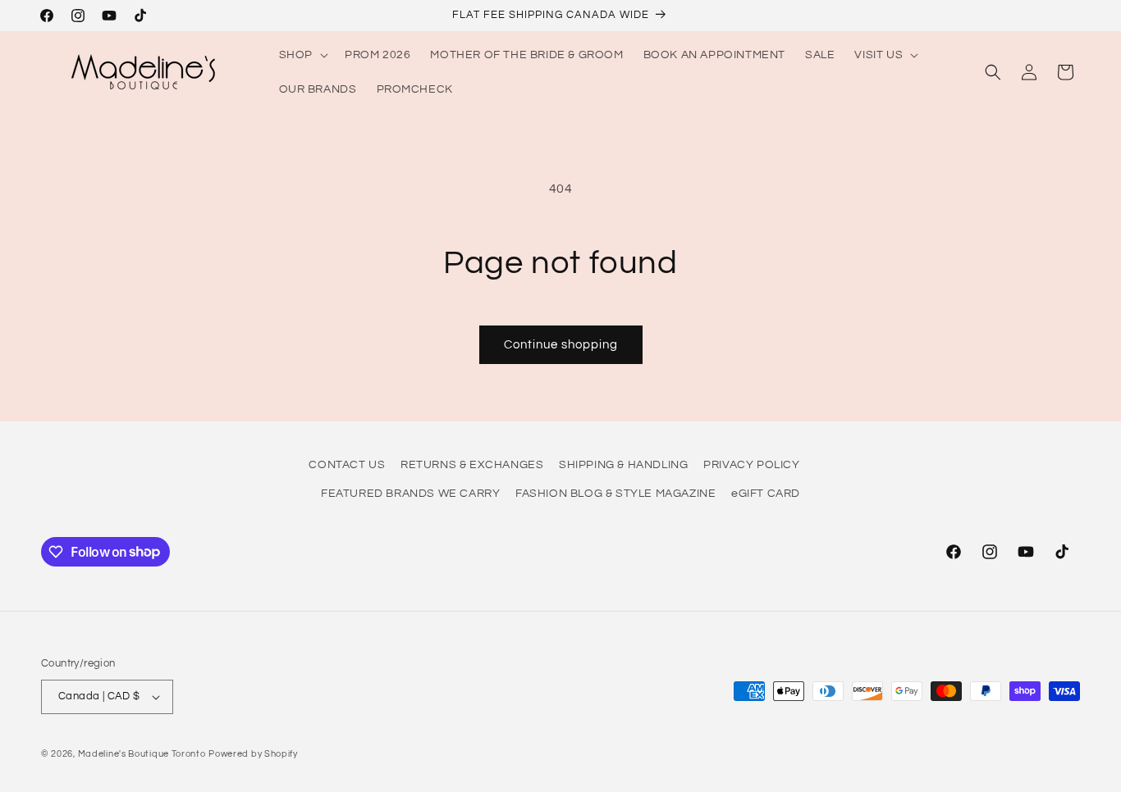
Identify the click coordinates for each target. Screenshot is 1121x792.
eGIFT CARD (765, 493)
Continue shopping (561, 345)
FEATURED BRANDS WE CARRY (410, 493)
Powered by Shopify (253, 753)
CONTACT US (347, 465)
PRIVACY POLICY (751, 465)
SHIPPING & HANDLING (623, 465)
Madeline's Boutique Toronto (142, 753)
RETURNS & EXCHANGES (471, 465)
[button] (302, 55)
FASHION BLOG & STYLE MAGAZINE (615, 493)
